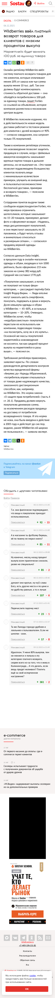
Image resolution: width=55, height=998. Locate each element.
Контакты (27, 951)
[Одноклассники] (22, 63)
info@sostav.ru (27, 942)
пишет (31, 101)
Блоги (22, 11)
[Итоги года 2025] (29, 3)
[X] (18, 63)
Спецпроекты (39, 11)
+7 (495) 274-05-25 (27, 945)
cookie (32, 975)
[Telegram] (10, 63)
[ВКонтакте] (5, 63)
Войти (7, 498)
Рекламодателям (27, 956)
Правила (15, 498)
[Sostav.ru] (18, 3)
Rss (27, 965)
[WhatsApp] (14, 63)
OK (27, 989)
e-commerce (14, 735)
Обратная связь (27, 960)
